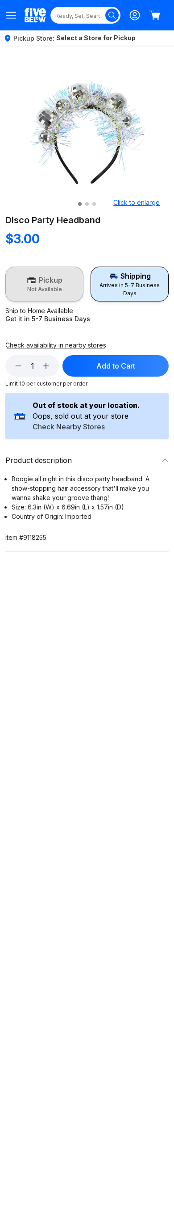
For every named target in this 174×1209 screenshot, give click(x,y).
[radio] (44, 284)
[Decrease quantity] (18, 366)
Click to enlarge (136, 202)
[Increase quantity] (46, 366)
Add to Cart (115, 365)
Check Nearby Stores (69, 427)
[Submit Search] (112, 15)
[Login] (135, 15)
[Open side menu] (11, 15)
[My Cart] (154, 15)
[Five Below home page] (35, 15)
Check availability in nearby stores (55, 345)
